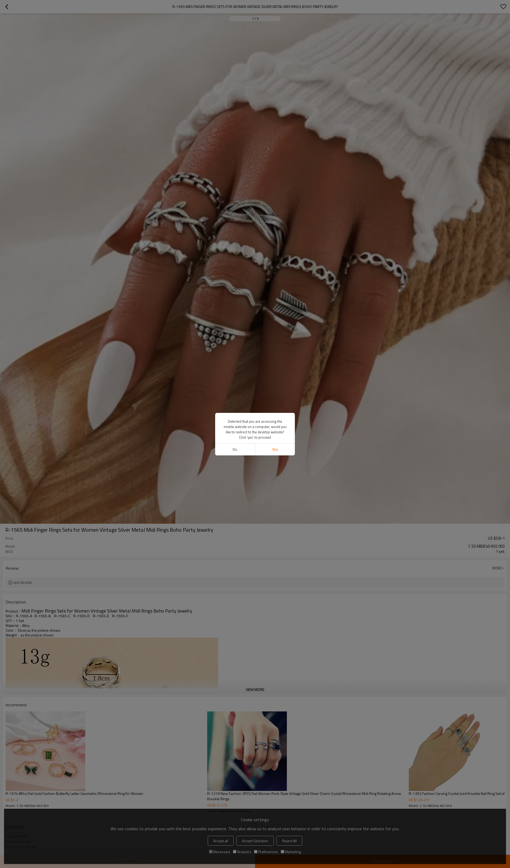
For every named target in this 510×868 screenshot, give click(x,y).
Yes (275, 449)
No (235, 449)
